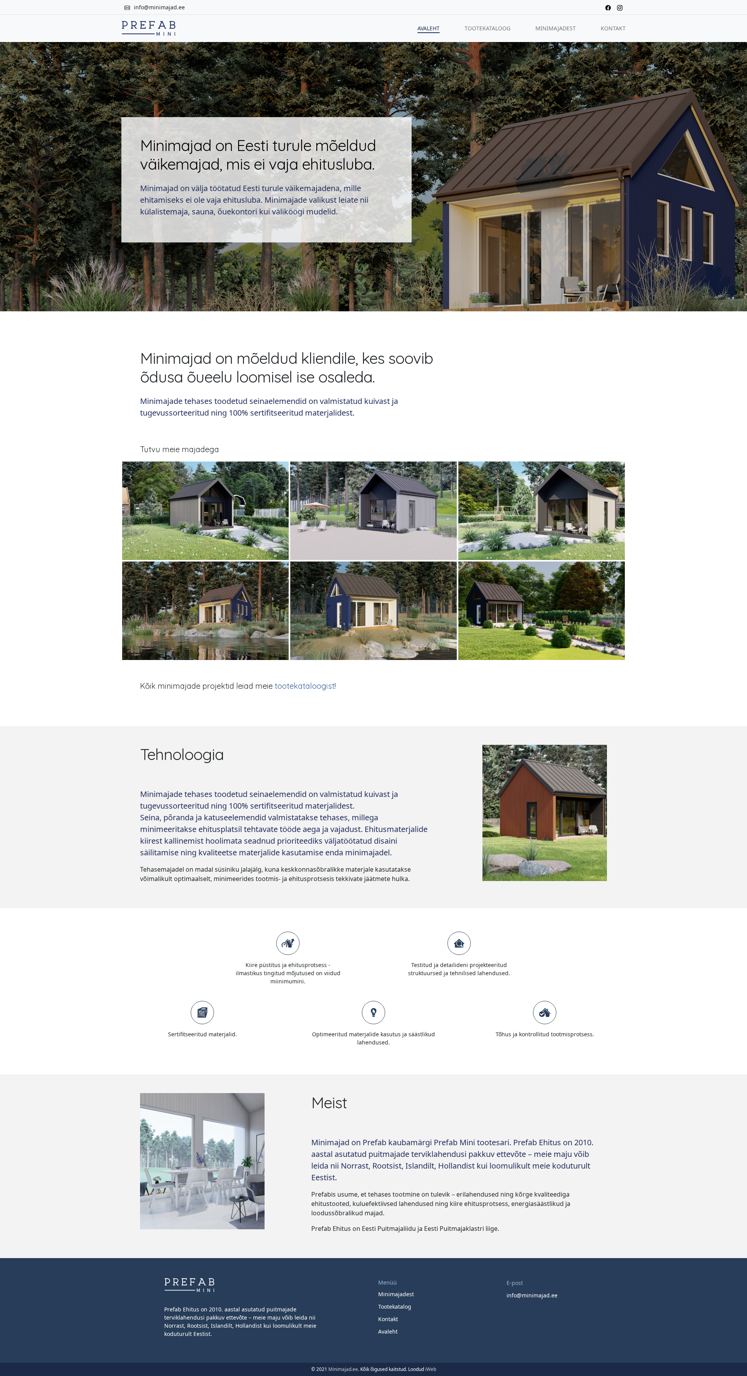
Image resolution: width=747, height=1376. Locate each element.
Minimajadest (555, 28)
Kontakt (613, 28)
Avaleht (428, 28)
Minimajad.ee (343, 1369)
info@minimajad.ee (159, 7)
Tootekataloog (487, 28)
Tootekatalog (394, 1306)
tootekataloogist (305, 686)
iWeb (430, 1369)
